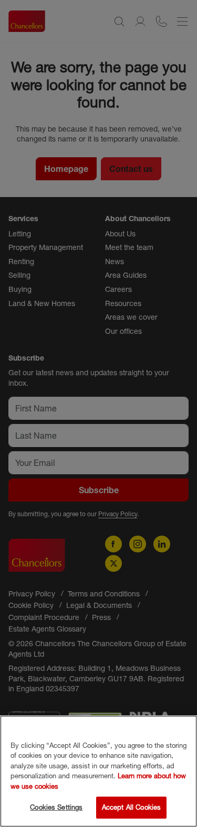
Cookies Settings (56, 807)
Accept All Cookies (131, 807)
